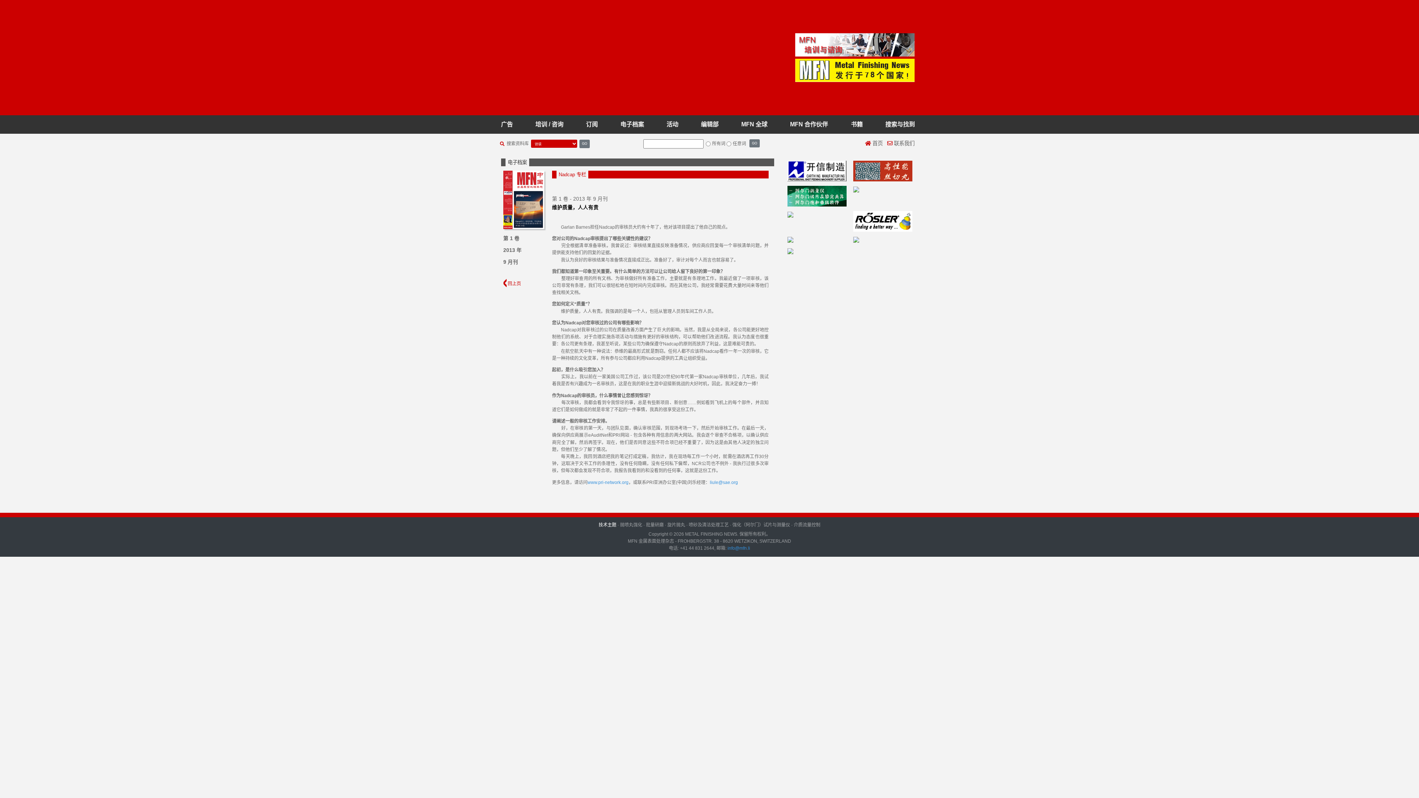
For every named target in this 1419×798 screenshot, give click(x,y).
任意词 (739, 143)
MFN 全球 (754, 124)
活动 (672, 124)
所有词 (718, 143)
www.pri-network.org (608, 482)
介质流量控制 (807, 525)
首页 (877, 143)
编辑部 (710, 124)
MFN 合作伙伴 (809, 124)
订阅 (592, 124)
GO (584, 143)
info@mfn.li (738, 548)
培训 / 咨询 (549, 124)
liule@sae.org (724, 482)
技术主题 (607, 525)
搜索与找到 (900, 124)
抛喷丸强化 (631, 525)
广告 (507, 124)
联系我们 (903, 143)
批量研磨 (655, 525)
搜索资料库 (518, 143)
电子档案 (632, 124)
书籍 (857, 124)
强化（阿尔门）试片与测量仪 (761, 525)
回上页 (514, 283)
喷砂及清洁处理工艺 (709, 525)
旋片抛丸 (676, 525)
